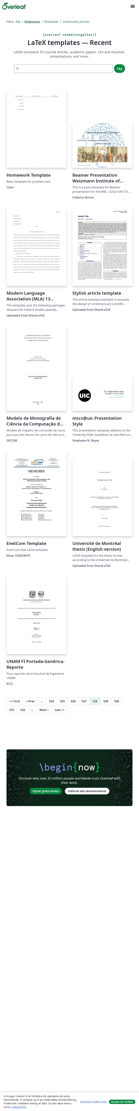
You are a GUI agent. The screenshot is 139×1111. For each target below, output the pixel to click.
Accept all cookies (122, 1101)
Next (44, 710)
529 (105, 701)
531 (11, 710)
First (15, 701)
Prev (30, 701)
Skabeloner (32, 22)
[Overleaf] (14, 6)
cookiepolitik (18, 1107)
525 (62, 701)
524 (51, 701)
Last (60, 710)
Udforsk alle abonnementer (87, 791)
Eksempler (51, 22)
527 (84, 701)
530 (116, 701)
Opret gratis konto (46, 791)
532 (22, 710)
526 (73, 701)
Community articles (76, 22)
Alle (18, 22)
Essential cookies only (93, 1101)
